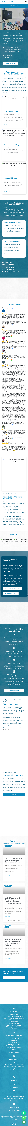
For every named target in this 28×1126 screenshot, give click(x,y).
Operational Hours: (14, 1107)
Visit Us (14, 1093)
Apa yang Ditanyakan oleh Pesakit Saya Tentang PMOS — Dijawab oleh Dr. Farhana (13, 942)
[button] (25, 2)
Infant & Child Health (11, 178)
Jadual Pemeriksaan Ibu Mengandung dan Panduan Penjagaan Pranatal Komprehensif (13, 900)
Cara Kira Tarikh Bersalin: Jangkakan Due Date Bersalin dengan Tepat (13, 860)
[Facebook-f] (12, 1124)
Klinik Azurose (7, 76)
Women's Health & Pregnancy (13, 145)
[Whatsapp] (24, 1118)
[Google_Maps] (24, 1122)
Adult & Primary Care (11, 111)
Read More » (8, 875)
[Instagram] (15, 1124)
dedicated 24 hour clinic (11, 574)
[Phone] (24, 1113)
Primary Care (14, 1011)
